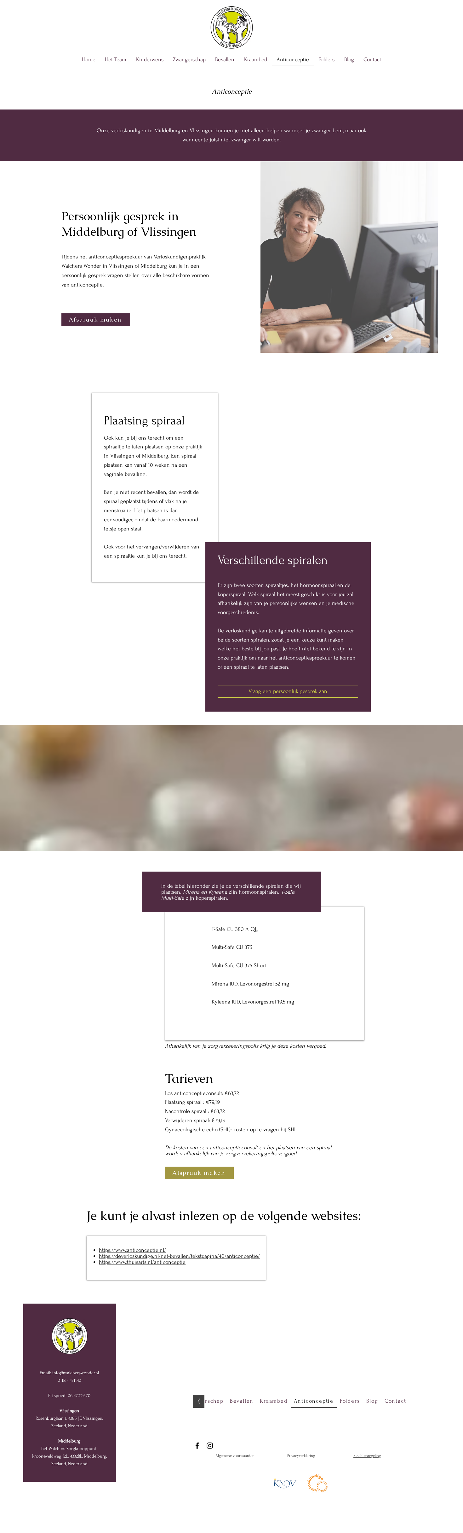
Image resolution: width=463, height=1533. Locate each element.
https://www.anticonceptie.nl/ (132, 1250)
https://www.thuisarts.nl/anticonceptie (142, 1262)
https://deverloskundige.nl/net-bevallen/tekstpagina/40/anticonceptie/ (179, 1256)
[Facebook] (197, 1445)
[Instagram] (210, 1445)
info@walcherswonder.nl (75, 1373)
